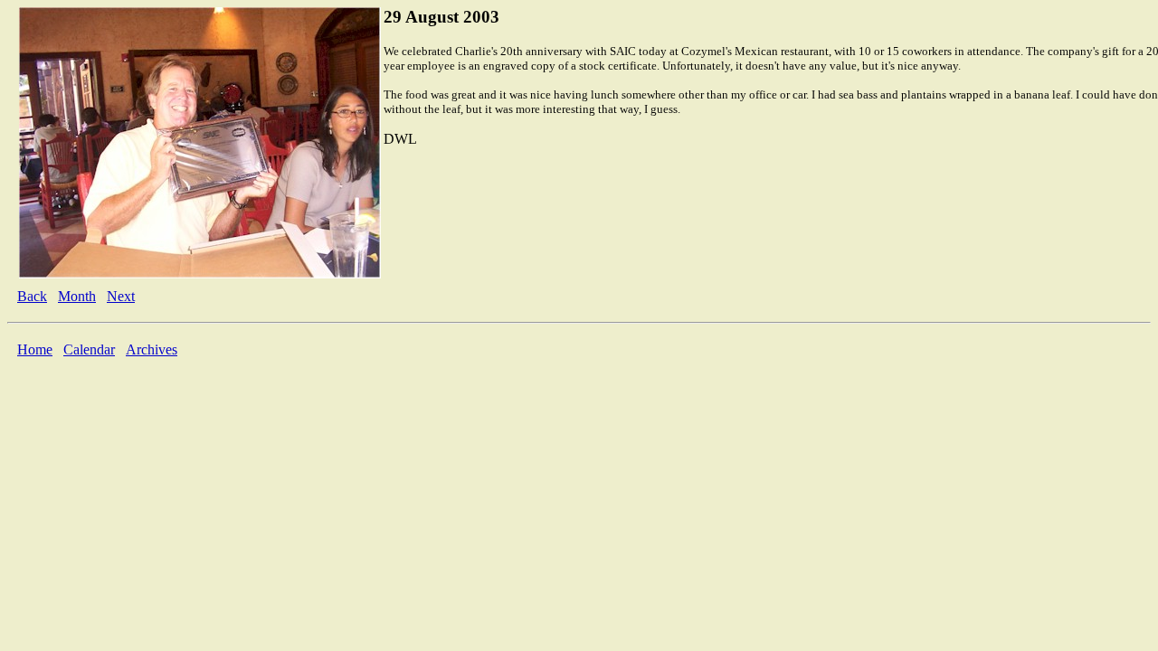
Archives (151, 349)
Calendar (89, 349)
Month (77, 296)
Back (32, 296)
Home (34, 349)
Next (121, 296)
